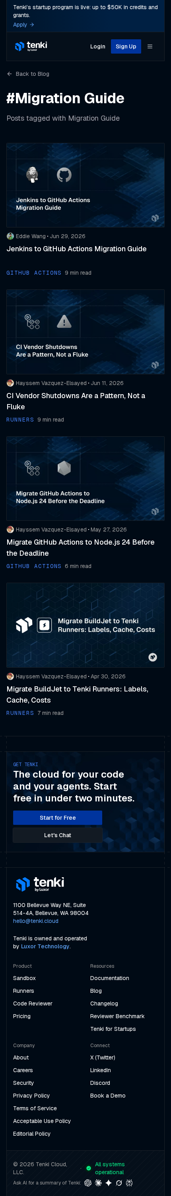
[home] (31, 46)
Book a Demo (108, 1095)
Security (23, 1082)
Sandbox (24, 978)
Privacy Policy (31, 1095)
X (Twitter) (102, 1057)
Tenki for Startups (113, 1028)
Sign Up (126, 46)
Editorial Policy (32, 1133)
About (21, 1057)
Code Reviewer (32, 1003)
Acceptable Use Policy (42, 1121)
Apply (20, 24)
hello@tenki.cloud (35, 920)
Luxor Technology (45, 946)
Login (97, 46)
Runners (23, 990)
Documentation (109, 978)
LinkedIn (100, 1070)
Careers (23, 1070)
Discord (100, 1082)
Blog (96, 990)
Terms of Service (35, 1108)
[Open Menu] (150, 46)
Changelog (104, 1003)
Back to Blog (32, 73)
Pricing (22, 1016)
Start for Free (58, 817)
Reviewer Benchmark (117, 1016)
